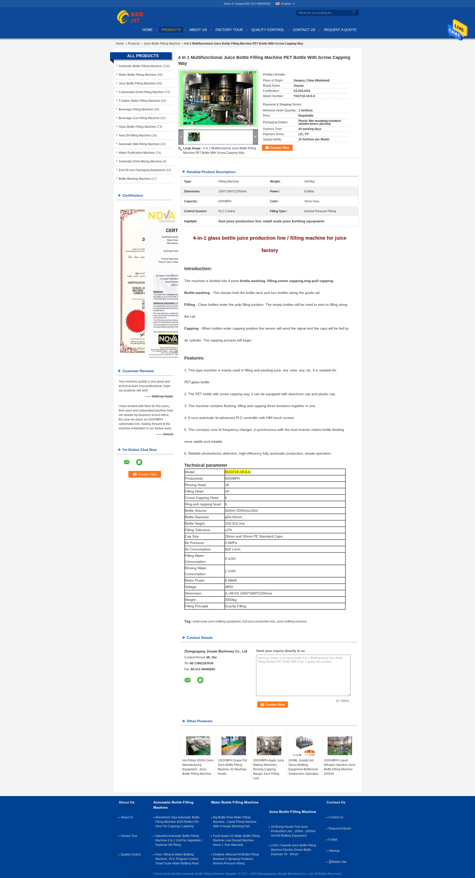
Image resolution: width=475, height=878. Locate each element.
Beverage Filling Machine (136, 109)
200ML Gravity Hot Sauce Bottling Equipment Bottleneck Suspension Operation (303, 767)
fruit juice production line (258, 621)
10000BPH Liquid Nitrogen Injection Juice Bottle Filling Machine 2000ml (340, 767)
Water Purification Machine (137, 153)
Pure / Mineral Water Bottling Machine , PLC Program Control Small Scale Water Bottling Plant (177, 859)
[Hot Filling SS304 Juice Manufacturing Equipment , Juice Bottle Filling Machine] (198, 745)
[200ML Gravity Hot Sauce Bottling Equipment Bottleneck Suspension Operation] (304, 745)
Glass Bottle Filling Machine (137, 127)
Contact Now (279, 148)
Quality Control (267, 30)
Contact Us (304, 30)
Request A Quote (340, 30)
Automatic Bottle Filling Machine (140, 66)
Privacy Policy (142, 874)
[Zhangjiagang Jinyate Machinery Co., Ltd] (130, 16)
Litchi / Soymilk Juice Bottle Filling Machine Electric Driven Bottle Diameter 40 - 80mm (293, 850)
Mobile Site (339, 862)
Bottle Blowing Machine (134, 179)
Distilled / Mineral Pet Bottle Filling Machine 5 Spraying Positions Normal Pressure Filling (236, 859)
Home (147, 30)
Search (355, 13)
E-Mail (333, 839)
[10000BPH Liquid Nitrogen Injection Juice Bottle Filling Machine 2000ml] (340, 745)
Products (171, 30)
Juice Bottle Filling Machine (162, 43)
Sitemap (334, 850)
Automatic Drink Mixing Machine (140, 161)
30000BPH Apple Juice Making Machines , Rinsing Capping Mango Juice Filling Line (268, 769)
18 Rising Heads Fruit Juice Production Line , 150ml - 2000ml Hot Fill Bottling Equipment (293, 831)
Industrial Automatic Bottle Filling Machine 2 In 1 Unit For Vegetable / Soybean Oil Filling (178, 840)
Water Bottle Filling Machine (137, 75)
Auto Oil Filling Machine (135, 135)
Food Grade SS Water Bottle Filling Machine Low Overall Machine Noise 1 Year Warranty (236, 840)
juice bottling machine (292, 621)
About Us (198, 30)
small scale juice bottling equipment (216, 621)
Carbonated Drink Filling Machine (141, 92)
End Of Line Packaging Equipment (142, 170)
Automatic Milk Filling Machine (139, 144)
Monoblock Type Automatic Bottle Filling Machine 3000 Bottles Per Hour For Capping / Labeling (177, 822)
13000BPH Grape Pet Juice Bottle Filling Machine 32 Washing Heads (232, 767)
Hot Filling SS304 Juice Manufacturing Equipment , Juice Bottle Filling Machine (198, 767)
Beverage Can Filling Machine (139, 118)
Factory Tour (229, 30)
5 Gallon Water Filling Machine (139, 101)
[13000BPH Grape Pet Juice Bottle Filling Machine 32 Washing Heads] (233, 745)
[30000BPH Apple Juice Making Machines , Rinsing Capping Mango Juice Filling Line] (269, 745)
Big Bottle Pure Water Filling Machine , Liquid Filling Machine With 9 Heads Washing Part (235, 822)
